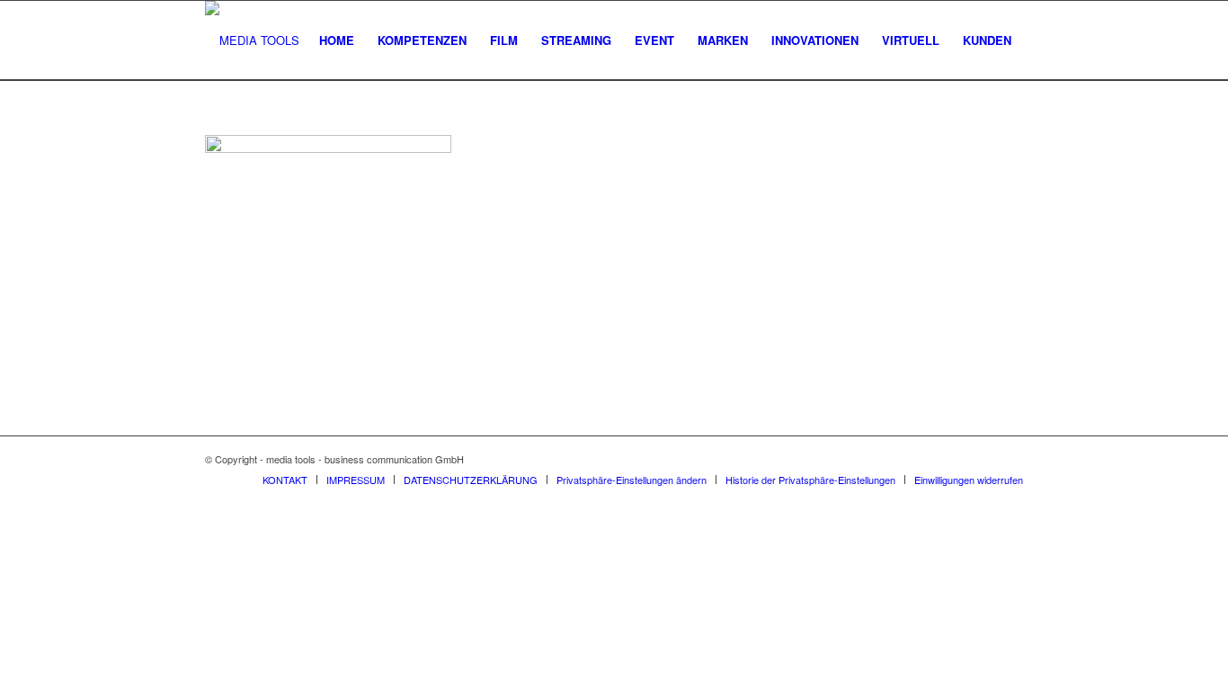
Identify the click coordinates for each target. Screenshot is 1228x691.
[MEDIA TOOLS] (252, 40)
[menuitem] (336, 40)
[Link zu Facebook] (982, 458)
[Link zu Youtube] (1009, 458)
